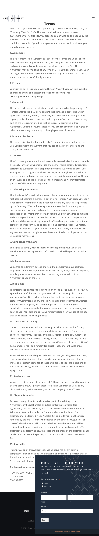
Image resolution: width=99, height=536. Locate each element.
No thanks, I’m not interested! (67, 532)
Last (69, 502)
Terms (31, 520)
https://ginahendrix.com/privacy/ (26, 96)
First (43, 502)
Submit (44, 520)
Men (26, 511)
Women (47, 486)
